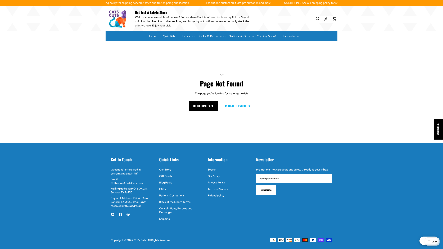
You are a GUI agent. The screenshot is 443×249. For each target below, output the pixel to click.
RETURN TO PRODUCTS (237, 106)
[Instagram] (113, 214)
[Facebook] (120, 214)
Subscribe (266, 190)
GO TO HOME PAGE (203, 106)
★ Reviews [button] (438, 129)
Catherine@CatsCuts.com (127, 183)
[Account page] (326, 18)
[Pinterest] (128, 214)
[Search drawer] (318, 18)
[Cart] (334, 18)
